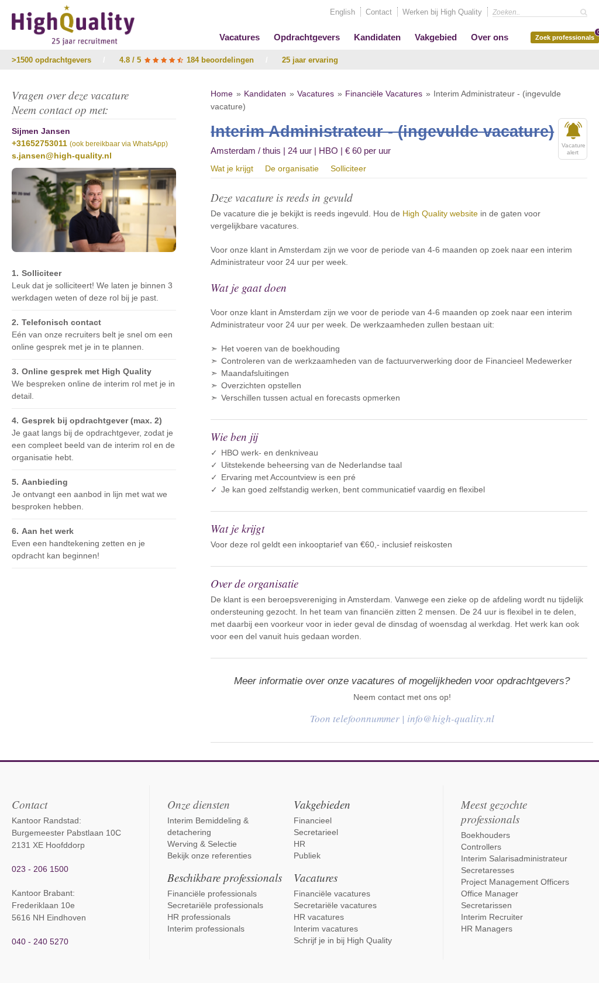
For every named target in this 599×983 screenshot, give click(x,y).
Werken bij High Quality (442, 12)
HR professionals (198, 917)
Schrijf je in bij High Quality (343, 940)
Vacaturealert (574, 149)
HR (299, 844)
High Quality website (440, 213)
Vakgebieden (322, 804)
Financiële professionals (212, 893)
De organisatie (292, 168)
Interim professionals (206, 928)
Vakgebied (436, 37)
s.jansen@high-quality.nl (62, 155)
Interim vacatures (326, 928)
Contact (379, 12)
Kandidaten (377, 37)
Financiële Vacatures (383, 93)
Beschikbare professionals (224, 877)
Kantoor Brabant (42, 893)
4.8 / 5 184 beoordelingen (186, 60)
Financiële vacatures (332, 893)
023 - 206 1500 (40, 869)
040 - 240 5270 (40, 941)
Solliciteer (348, 168)
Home (222, 93)
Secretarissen (486, 905)
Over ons (489, 37)
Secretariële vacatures (335, 905)
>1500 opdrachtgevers (51, 60)
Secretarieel (316, 832)
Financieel (313, 820)
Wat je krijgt (232, 168)
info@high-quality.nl (450, 718)
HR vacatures (319, 917)
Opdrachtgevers (307, 37)
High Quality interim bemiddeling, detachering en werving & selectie (73, 25)
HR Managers (486, 928)
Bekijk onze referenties (209, 855)
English (342, 12)
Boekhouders (485, 835)
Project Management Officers (515, 882)
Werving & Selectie (202, 844)
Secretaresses (487, 870)
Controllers (481, 846)
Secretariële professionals (215, 905)
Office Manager (489, 893)
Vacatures (239, 37)
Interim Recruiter (492, 917)
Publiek (307, 855)
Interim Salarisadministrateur (514, 858)
